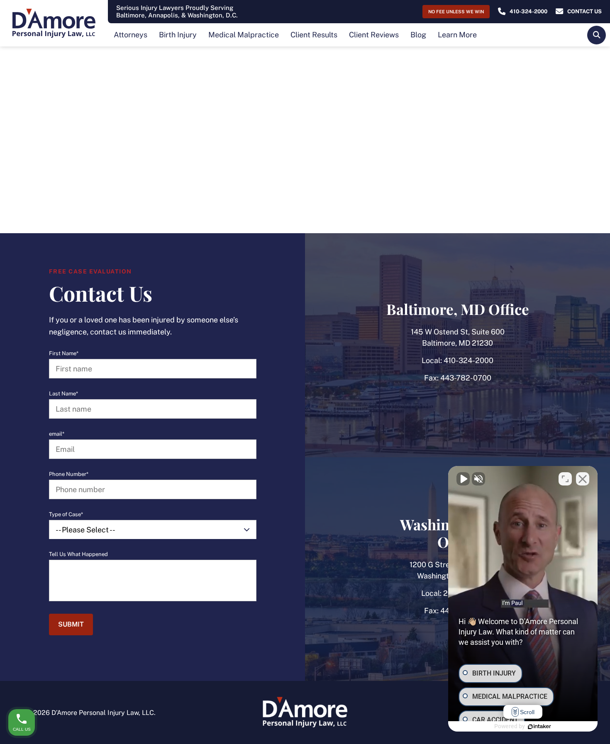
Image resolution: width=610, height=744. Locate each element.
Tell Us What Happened (78, 554)
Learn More (457, 34)
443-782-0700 (465, 377)
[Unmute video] (463, 478)
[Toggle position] (565, 478)
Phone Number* (68, 474)
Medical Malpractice (243, 34)
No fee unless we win (456, 11)
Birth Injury (178, 34)
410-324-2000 (468, 360)
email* (56, 434)
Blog (418, 34)
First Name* (63, 353)
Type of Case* (66, 514)
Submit (71, 624)
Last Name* (63, 394)
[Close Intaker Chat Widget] (582, 478)
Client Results (313, 34)
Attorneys (130, 34)
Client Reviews (374, 34)
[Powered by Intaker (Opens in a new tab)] (539, 726)
